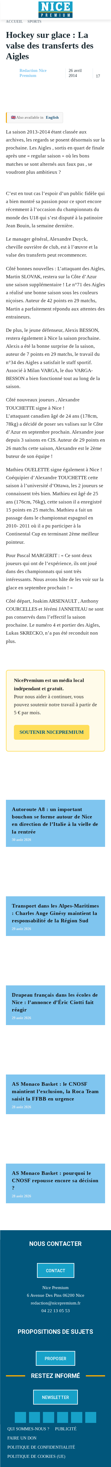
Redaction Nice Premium (33, 73)
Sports (34, 22)
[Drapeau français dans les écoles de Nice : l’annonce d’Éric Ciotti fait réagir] (55, 963)
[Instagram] (48, 1417)
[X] (72, 88)
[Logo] (55, 9)
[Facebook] (58, 88)
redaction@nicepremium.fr (56, 1303)
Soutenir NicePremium (52, 732)
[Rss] (90, 1417)
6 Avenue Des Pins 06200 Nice (55, 1295)
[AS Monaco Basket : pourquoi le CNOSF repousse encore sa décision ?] (55, 1142)
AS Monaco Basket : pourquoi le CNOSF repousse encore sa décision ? (55, 1180)
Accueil (14, 22)
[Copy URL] (45, 88)
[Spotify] (76, 1417)
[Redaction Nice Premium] (12, 73)
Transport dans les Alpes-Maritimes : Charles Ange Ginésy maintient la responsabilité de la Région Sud (55, 913)
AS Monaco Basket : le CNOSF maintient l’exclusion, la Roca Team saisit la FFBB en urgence (55, 1091)
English (52, 117)
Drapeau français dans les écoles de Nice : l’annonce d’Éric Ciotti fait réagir (55, 1002)
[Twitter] (34, 1417)
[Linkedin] (99, 88)
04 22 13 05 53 (55, 1310)
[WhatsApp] (85, 88)
